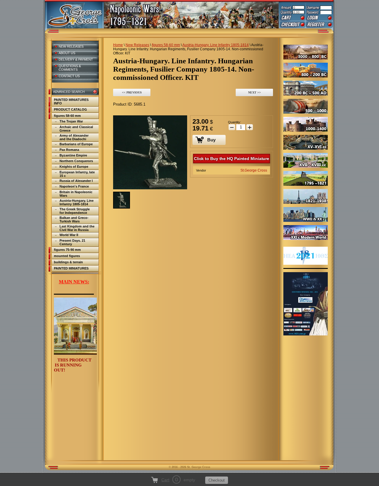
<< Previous (132, 92)
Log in (319, 18)
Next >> (254, 92)
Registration (319, 24)
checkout (292, 24)
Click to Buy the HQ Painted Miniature (231, 158)
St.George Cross (253, 170)
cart (292, 18)
